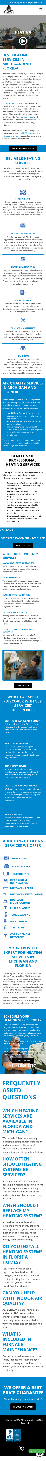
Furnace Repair (23, 300)
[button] (41, 9)
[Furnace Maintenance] (23, 320)
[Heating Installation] (23, 225)
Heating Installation (23, 233)
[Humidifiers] (23, 348)
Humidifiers (23, 356)
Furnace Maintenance (23, 328)
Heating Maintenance (23, 267)
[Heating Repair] (23, 192)
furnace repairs (27, 117)
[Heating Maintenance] (23, 259)
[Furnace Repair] (23, 292)
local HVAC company (15, 103)
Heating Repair (23, 198)
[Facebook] (21, 1448)
